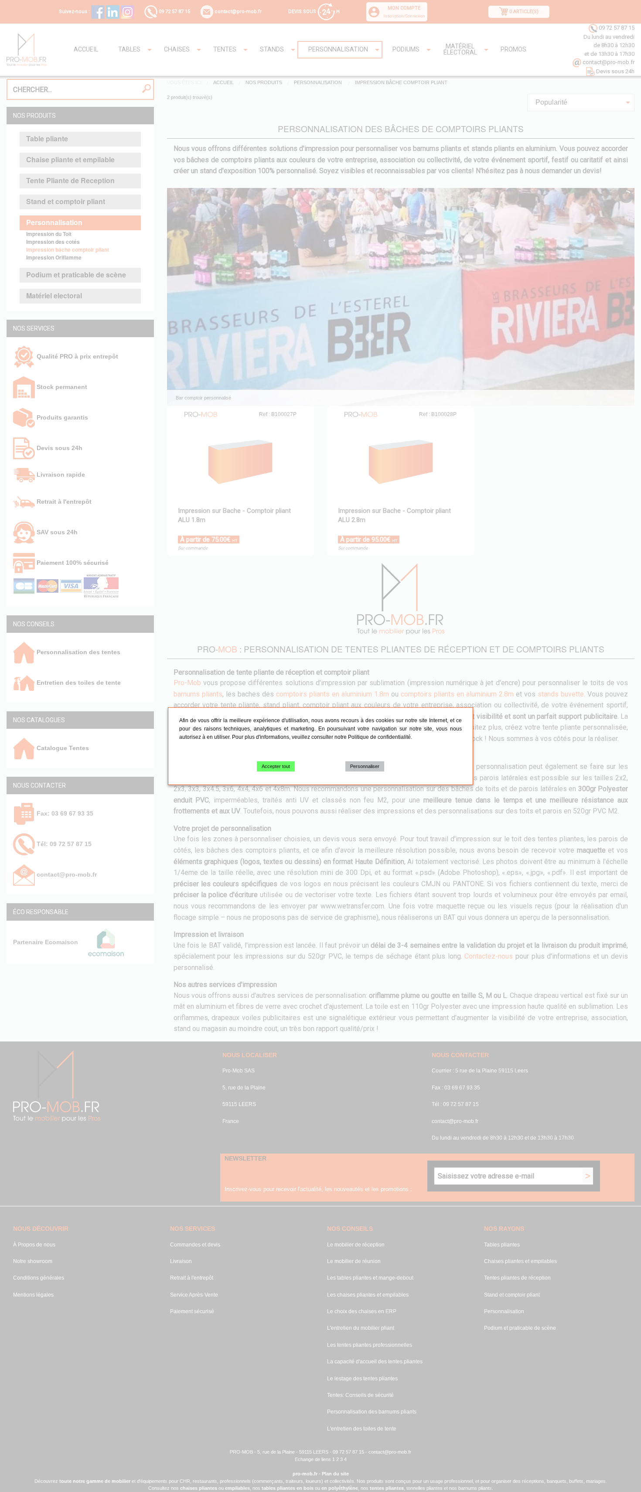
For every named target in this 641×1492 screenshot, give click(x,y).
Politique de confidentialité (379, 737)
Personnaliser (364, 766)
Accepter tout (276, 766)
